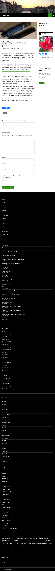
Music (3, 202)
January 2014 (5, 380)
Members (4, 510)
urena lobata (18, 545)
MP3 (36, 541)
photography (18, 543)
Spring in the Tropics (7, 507)
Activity (4, 471)
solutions (50, 543)
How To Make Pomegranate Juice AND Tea (11, 279)
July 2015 (4, 352)
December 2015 (5, 347)
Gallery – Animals (7, 499)
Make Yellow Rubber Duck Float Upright (11, 125)
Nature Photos (7, 215)
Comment (5, 139)
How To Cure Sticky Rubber (8, 255)
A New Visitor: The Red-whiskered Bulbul (11, 306)
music (38, 541)
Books (3, 199)
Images (44, 33)
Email (4, 163)
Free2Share (5, 15)
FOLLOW (42, 83)
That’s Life (4, 223)
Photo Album (5, 525)
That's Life (9, 41)
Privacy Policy (5, 512)
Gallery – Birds (6, 497)
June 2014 (4, 370)
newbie (51, 541)
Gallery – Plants (6, 489)
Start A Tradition (6, 520)
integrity (27, 541)
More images (42, 62)
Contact (4, 476)
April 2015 (4, 357)
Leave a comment (19, 48)
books (20, 538)
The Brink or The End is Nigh (8, 298)
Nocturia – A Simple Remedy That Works (11, 243)
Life (31, 541)
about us (3, 538)
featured (42, 538)
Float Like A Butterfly (7, 318)
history (21, 541)
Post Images (41, 57)
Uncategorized (5, 234)
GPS (9, 541)
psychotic (34, 543)
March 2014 (4, 375)
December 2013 (5, 383)
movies (33, 541)
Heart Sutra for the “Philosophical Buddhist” (12, 310)
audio (10, 538)
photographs (9, 543)
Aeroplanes (5, 231)
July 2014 (4, 367)
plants (30, 543)
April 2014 (4, 373)
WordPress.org (5, 562)
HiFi (18, 541)
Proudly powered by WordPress (8, 569)
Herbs (15, 540)
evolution (36, 538)
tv (11, 546)
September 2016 (6, 341)
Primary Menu (53, 15)
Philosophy (4, 220)
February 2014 (5, 378)
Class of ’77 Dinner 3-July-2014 (10, 528)
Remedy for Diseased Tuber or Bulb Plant (11, 263)
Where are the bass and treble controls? (11, 290)
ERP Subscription (6, 478)
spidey (12, 48)
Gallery (3, 484)
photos (26, 543)
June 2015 (4, 354)
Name (4, 157)
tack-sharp (6, 545)
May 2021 (4, 331)
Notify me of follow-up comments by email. (14, 181)
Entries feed (5, 557)
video (22, 546)
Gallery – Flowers (7, 486)
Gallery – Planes (6, 502)
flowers (48, 538)
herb (11, 541)
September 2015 (6, 349)
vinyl (25, 545)
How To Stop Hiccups (7, 267)
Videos (3, 204)
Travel (3, 226)
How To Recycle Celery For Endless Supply (11, 283)
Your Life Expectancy (7, 523)
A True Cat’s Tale (6, 271)
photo (3, 543)
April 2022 (4, 328)
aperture (7, 538)
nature (47, 541)
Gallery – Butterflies (7, 491)
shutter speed (45, 543)
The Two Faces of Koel (7, 302)
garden (5, 540)
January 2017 (5, 339)
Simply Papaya (5, 275)
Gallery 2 (4, 504)
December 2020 (5, 334)
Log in (3, 554)
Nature (3, 212)
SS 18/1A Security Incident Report (10, 517)
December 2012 (5, 386)
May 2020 (4, 336)
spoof (3, 545)
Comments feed (5, 560)
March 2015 (4, 360)
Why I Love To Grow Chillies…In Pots (10, 294)
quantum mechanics (39, 543)
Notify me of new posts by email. (11, 184)
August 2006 (5, 388)
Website (4, 169)
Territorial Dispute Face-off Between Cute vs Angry (13, 314)
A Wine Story (5, 286)
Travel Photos (7, 229)
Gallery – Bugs (6, 494)
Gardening (4, 210)
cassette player (24, 538)
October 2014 (5, 365)
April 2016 (4, 344)
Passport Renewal (6, 247)
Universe (14, 545)
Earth (33, 538)
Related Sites (5, 515)
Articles (4, 473)
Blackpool (17, 538)
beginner (14, 538)
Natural (42, 541)
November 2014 (5, 362)
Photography (5, 218)
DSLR (30, 538)
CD (28, 538)
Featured (4, 196)
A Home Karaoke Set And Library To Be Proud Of (13, 119)
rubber (4, 112)
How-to (4, 41)
